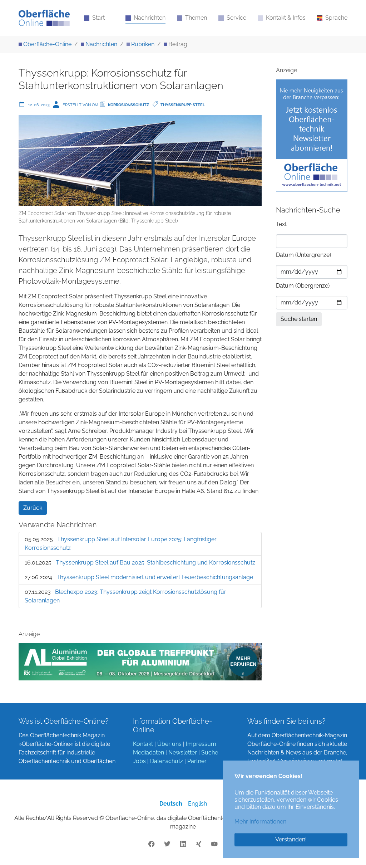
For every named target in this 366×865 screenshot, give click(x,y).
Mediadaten (148, 752)
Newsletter (182, 752)
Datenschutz (166, 761)
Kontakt (143, 744)
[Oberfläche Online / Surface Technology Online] (44, 18)
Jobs (139, 761)
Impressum (201, 744)
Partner (197, 761)
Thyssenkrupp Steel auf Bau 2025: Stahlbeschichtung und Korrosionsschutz (155, 562)
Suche (209, 752)
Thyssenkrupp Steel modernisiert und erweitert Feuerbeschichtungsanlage (154, 577)
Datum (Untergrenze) (303, 254)
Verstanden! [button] (291, 839)
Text (281, 224)
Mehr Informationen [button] (260, 821)
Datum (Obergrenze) (303, 285)
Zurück (32, 507)
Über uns (169, 744)
